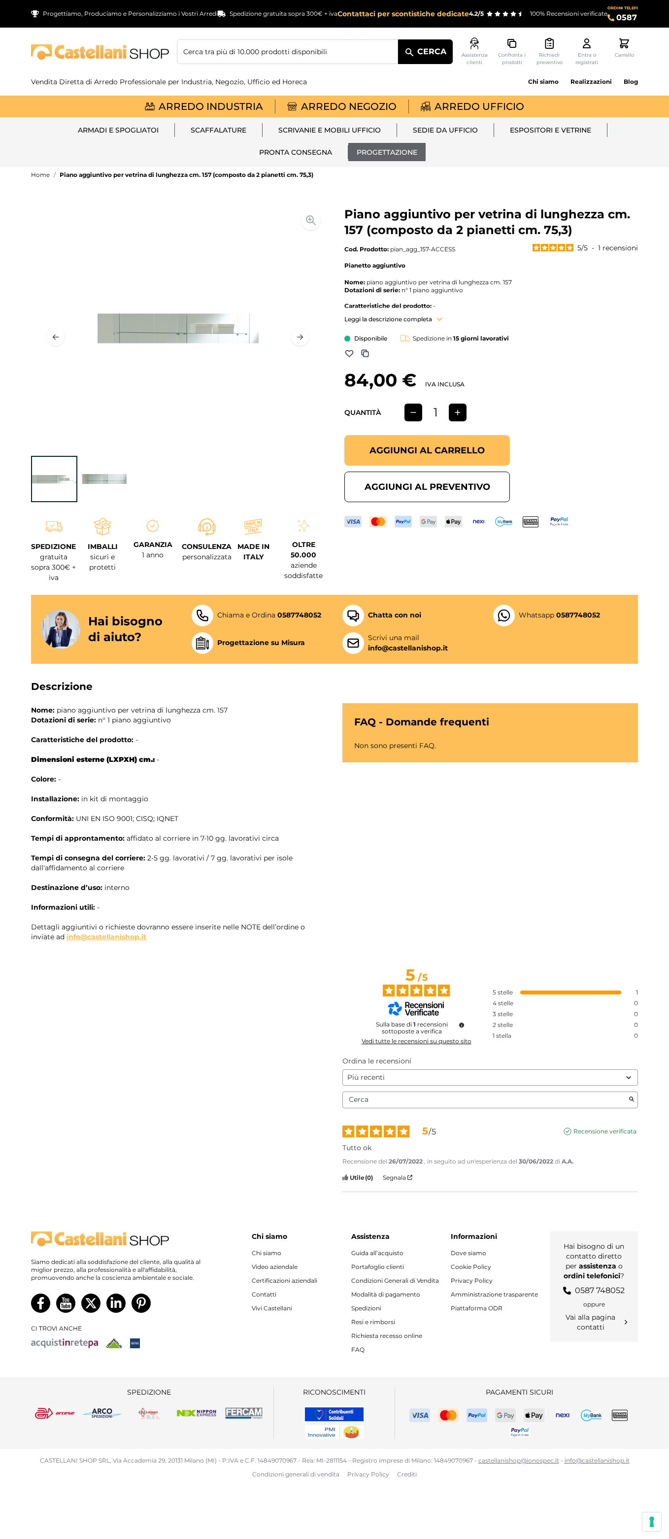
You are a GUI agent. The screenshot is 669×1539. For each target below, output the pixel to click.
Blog (631, 81)
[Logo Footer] (117, 1239)
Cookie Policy (471, 1266)
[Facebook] (40, 1303)
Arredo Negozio (349, 106)
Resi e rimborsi (373, 1322)
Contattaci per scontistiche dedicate (403, 14)
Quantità (362, 412)
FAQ (358, 1349)
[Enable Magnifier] (311, 220)
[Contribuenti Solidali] (334, 1414)
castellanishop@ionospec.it (518, 1460)
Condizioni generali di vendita (295, 1474)
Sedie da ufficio (445, 130)
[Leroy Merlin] (114, 1343)
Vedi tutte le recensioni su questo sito (416, 1041)
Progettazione (387, 152)
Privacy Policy (472, 1280)
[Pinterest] (141, 1303)
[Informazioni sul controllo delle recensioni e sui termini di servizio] (462, 1025)
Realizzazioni (591, 81)
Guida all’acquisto (377, 1253)
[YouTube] (65, 1303)
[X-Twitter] (90, 1303)
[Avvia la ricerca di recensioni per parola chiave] (632, 1100)
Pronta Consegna (295, 152)
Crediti (407, 1474)
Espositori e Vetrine (550, 130)
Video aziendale (275, 1266)
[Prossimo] (300, 337)
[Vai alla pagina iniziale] (100, 52)
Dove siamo (468, 1253)
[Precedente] (56, 337)
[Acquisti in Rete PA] (64, 1343)
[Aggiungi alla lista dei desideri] (349, 353)
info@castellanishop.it (106, 936)
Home (40, 174)
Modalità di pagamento (385, 1294)
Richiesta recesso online (386, 1335)
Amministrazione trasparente (494, 1294)
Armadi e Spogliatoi (118, 130)
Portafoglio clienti (377, 1266)
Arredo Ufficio (479, 106)
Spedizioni (366, 1308)
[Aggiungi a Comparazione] (365, 353)
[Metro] (135, 1343)
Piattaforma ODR (476, 1308)
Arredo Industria (211, 106)
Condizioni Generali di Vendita (395, 1280)
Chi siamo (543, 81)
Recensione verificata (604, 1131)
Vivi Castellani (272, 1308)
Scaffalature (218, 130)
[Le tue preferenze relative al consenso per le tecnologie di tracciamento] (651, 1521)
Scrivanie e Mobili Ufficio (329, 130)
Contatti (264, 1294)
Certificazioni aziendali (284, 1280)
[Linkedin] (116, 1303)
